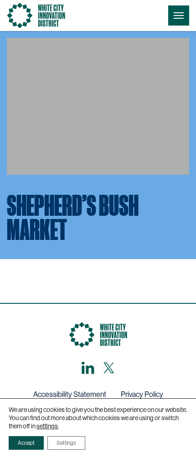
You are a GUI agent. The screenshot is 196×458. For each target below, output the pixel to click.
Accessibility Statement (69, 394)
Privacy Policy (142, 394)
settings (47, 426)
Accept (26, 443)
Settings (66, 443)
